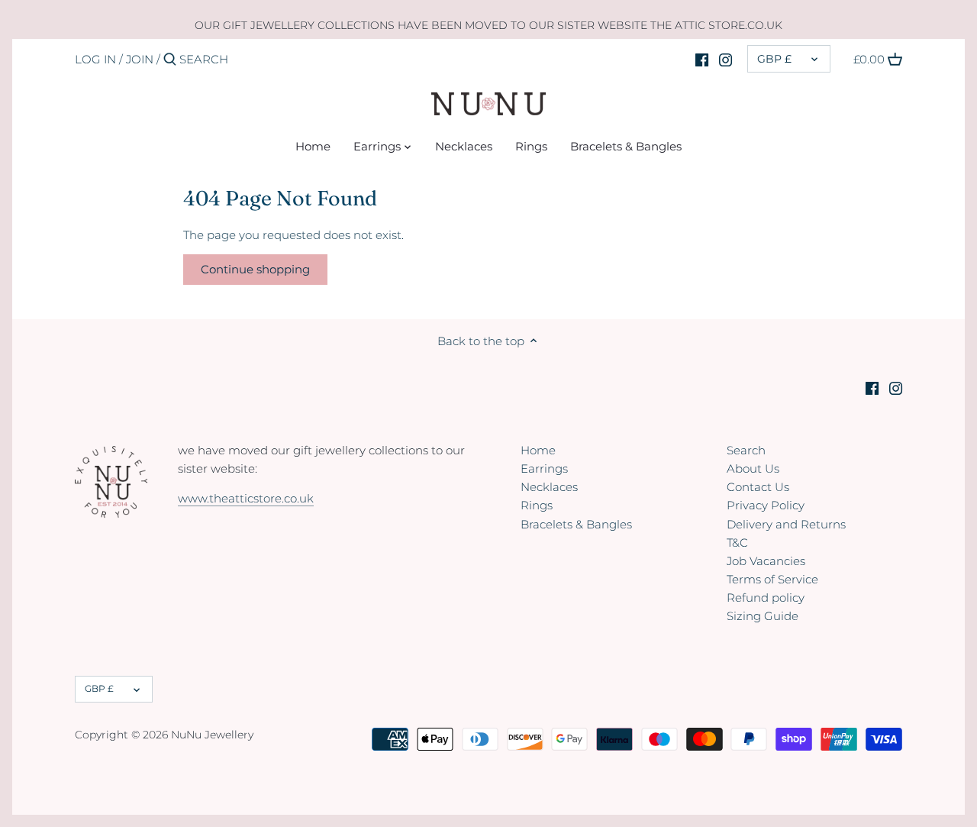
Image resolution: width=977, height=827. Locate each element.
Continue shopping (255, 269)
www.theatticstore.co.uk (246, 498)
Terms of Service (772, 579)
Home (538, 450)
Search (746, 450)
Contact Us (758, 487)
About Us (753, 468)
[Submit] (169, 60)
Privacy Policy (765, 505)
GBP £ (774, 59)
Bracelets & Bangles (576, 524)
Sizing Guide (762, 616)
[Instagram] (725, 58)
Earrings (544, 468)
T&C (737, 542)
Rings (537, 505)
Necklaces (549, 487)
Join (139, 59)
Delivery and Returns (786, 524)
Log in (95, 59)
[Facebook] (701, 58)
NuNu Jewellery (212, 734)
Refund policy (765, 597)
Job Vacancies (766, 561)
